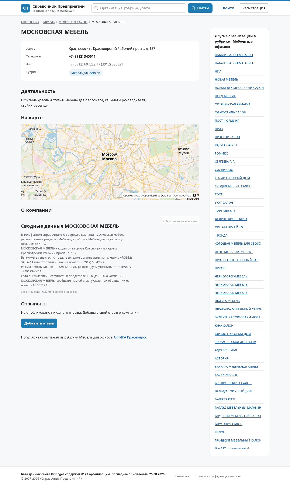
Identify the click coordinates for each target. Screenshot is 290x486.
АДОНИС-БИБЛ (226, 350)
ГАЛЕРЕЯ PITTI (225, 399)
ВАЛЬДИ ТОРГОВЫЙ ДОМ (233, 391)
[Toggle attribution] (194, 195)
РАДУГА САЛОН (226, 145)
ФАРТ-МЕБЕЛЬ (225, 211)
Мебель (49, 22)
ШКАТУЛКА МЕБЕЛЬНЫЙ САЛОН (238, 309)
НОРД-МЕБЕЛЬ (225, 96)
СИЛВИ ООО (224, 170)
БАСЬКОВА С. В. (226, 375)
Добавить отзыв (39, 323)
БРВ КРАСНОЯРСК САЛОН (233, 383)
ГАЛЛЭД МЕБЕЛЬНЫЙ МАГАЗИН (238, 407)
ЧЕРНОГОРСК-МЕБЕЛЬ (231, 276)
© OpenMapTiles (150, 195)
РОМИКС (221, 153)
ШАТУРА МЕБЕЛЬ (227, 301)
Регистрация (253, 8)
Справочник (30, 22)
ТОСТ (218, 194)
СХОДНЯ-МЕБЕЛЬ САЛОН (233, 186)
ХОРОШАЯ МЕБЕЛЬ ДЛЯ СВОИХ (238, 243)
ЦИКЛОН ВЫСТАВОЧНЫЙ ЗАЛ (236, 260)
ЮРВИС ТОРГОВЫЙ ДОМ (233, 334)
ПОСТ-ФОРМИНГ (227, 120)
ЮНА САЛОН (224, 325)
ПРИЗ (219, 129)
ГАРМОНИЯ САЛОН (228, 424)
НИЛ (218, 71)
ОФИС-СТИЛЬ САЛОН (230, 112)
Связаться (182, 476)
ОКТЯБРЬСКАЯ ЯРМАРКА (233, 104)
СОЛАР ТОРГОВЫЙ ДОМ (232, 178)
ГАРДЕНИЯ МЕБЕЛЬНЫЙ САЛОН (238, 416)
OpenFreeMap (131, 195)
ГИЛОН (220, 432)
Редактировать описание (180, 221)
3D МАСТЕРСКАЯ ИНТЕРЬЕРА (235, 342)
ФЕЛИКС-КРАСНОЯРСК (231, 219)
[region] (110, 162)
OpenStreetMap (182, 195)
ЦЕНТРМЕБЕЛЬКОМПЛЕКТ (234, 252)
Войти (228, 8)
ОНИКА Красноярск (130, 337)
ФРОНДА (221, 235)
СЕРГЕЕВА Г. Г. (225, 161)
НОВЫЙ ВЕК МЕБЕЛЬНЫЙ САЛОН (239, 88)
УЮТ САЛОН (224, 203)
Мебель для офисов (73, 22)
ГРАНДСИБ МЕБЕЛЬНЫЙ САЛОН (238, 440)
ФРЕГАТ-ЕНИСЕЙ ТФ (229, 227)
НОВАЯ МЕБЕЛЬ (226, 79)
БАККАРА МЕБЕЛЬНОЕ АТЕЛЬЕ (237, 367)
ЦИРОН (220, 268)
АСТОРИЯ (222, 358)
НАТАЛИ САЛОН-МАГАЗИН (234, 55)
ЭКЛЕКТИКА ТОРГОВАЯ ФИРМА (237, 317)
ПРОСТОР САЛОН (227, 137)
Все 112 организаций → (232, 448)
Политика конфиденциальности (217, 476)
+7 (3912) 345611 (82, 56)
